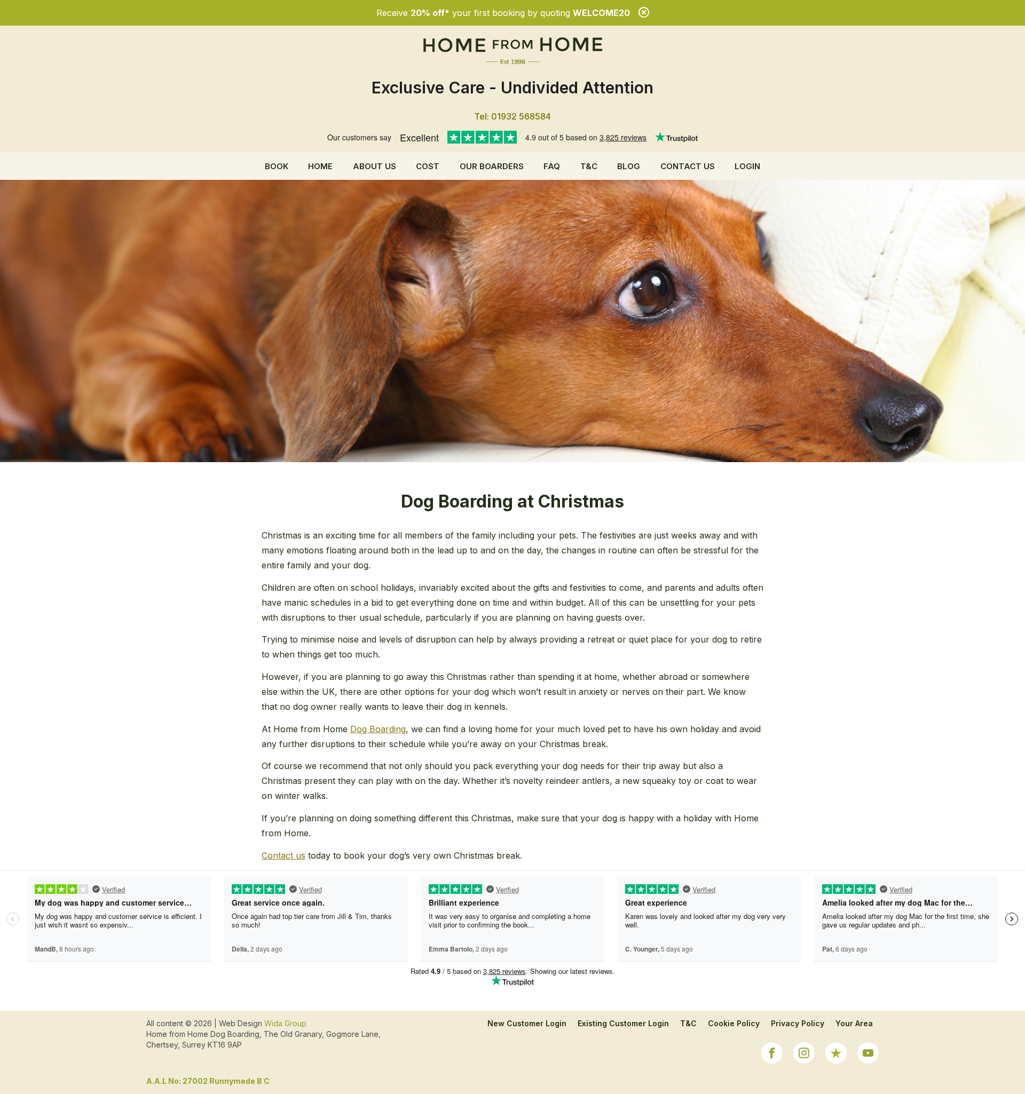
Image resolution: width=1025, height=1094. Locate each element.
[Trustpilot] (836, 1054)
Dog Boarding (378, 729)
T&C (588, 166)
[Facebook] (772, 1054)
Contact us (283, 855)
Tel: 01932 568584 (512, 116)
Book (276, 166)
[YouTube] (868, 1054)
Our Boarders (492, 166)
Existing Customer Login (623, 1023)
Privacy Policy (797, 1023)
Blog (628, 166)
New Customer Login (526, 1023)
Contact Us (687, 166)
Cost (427, 166)
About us (374, 166)
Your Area (854, 1023)
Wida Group (285, 1023)
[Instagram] (804, 1054)
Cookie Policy (734, 1023)
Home (320, 166)
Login (747, 166)
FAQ (551, 166)
